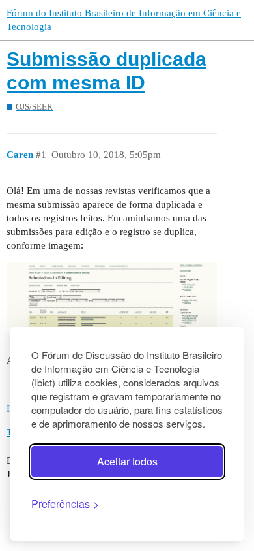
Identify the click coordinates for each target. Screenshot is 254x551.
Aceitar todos (127, 461)
